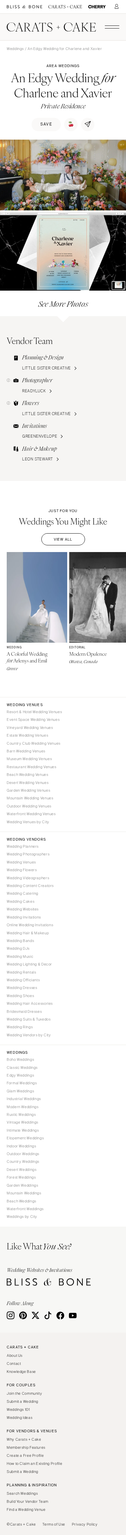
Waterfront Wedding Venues (31, 814)
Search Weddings (22, 1493)
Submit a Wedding (22, 1401)
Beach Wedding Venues (27, 775)
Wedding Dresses (22, 988)
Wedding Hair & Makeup (28, 933)
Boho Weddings (20, 1059)
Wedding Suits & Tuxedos (29, 1019)
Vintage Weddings (22, 1122)
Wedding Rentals (21, 972)
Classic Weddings (22, 1068)
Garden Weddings (22, 1185)
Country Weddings (23, 1161)
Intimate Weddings (23, 1130)
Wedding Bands (20, 941)
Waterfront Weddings (25, 1209)
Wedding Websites (23, 909)
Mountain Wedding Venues (30, 798)
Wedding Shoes (20, 996)
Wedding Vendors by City (29, 1035)
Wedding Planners (23, 846)
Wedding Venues (21, 862)
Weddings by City (22, 1217)
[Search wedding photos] (97, 7)
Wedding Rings (20, 1027)
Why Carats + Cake (24, 1439)
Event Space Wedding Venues (33, 719)
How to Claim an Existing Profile (34, 1464)
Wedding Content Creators (30, 886)
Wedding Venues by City (28, 822)
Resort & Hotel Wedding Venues (34, 712)
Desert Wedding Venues (27, 783)
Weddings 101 (18, 1409)
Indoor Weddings (21, 1146)
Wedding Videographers (28, 878)
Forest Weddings (21, 1177)
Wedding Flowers (22, 870)
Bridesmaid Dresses (24, 1011)
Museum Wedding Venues (29, 759)
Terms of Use (53, 1524)
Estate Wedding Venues (27, 735)
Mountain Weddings (24, 1193)
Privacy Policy (85, 1524)
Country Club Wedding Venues (33, 743)
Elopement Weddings (25, 1138)
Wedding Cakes (20, 901)
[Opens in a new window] (24, 7)
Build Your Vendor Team (27, 1501)
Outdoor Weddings (23, 1154)
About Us (15, 1355)
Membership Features (26, 1447)
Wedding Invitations (24, 917)
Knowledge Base (21, 1372)
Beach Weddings (21, 1201)
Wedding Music (20, 956)
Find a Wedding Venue (26, 1509)
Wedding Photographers (28, 854)
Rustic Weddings (21, 1114)
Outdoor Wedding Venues (29, 806)
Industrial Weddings (24, 1099)
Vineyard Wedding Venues (30, 728)
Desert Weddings (21, 1170)
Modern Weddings (22, 1107)
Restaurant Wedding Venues (31, 767)
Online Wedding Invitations (30, 925)
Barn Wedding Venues (26, 751)
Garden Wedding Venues (28, 790)
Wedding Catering (22, 893)
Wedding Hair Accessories (30, 1003)
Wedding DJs (18, 948)
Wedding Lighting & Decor (29, 964)
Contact (14, 1363)
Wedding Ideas (19, 1418)
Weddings (15, 49)
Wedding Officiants (23, 980)
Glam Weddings (20, 1091)
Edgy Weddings (20, 1075)
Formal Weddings (22, 1083)
